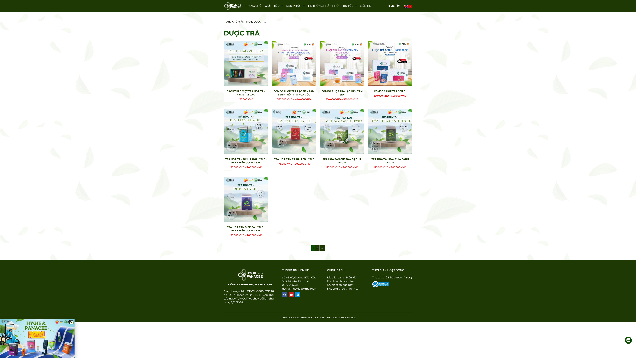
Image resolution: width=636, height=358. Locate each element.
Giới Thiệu (272, 5)
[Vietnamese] (410, 6)
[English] (406, 6)
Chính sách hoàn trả (340, 281)
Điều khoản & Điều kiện (342, 277)
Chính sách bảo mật (340, 284)
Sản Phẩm (293, 5)
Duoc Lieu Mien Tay (299, 317)
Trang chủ (230, 21)
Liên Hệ (365, 5)
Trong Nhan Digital (343, 317)
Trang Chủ (253, 5)
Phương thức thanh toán (343, 288)
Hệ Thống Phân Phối (323, 5)
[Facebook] (284, 294)
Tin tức (348, 5)
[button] (71, 322)
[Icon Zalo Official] (297, 294)
